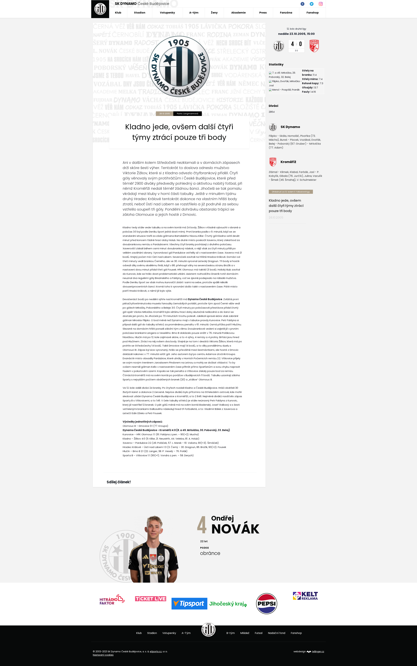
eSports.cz (156, 651)
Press (263, 12)
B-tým (230, 633)
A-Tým (186, 633)
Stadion (139, 12)
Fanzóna (286, 12)
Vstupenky (167, 12)
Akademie (238, 12)
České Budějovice (142, 3)
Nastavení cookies (103, 655)
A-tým (193, 12)
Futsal (258, 633)
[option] (98, 600)
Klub (118, 12)
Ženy (214, 12)
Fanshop (313, 12)
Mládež (244, 633)
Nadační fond (276, 633)
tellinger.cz (318, 651)
